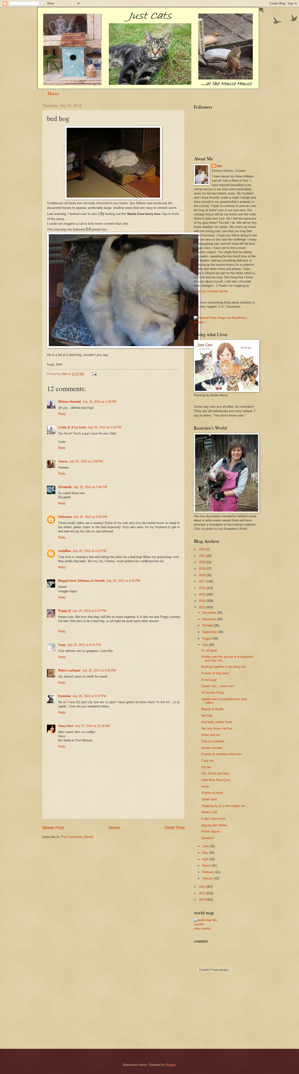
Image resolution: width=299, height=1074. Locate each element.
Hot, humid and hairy (215, 773)
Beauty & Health (212, 709)
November (209, 619)
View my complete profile (211, 291)
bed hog (206, 715)
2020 (202, 562)
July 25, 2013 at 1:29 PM (99, 401)
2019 (202, 568)
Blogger (170, 1065)
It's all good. (209, 650)
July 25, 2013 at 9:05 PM (99, 670)
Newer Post (53, 827)
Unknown (65, 517)
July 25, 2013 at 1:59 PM (86, 461)
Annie (205, 786)
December (209, 612)
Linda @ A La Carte (72, 427)
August (207, 638)
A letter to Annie (212, 793)
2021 (202, 556)
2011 (202, 893)
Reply (62, 414)
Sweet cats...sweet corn (217, 686)
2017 (202, 581)
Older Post (175, 827)
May (205, 852)
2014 (202, 600)
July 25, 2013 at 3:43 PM (90, 517)
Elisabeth (65, 487)
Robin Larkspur (69, 670)
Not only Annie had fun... (218, 728)
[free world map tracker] (208, 924)
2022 (202, 549)
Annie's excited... (213, 748)
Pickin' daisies (211, 831)
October (208, 625)
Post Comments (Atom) (77, 837)
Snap (62, 645)
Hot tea (206, 767)
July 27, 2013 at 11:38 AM (92, 726)
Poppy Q (64, 611)
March (207, 865)
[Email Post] (94, 374)
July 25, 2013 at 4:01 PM (89, 551)
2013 (202, 607)
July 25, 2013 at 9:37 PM (89, 696)
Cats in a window (212, 741)
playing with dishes (214, 825)
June (206, 846)
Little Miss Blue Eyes (215, 780)
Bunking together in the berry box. (224, 666)
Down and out (210, 735)
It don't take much (213, 818)
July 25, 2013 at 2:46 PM (90, 487)
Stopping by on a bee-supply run (223, 806)
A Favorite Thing (212, 692)
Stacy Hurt (65, 726)
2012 (202, 886)
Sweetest (207, 838)
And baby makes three (216, 722)
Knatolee (64, 696)
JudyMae (64, 551)
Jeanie (63, 461)
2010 (202, 899)
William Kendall (69, 401)
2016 (202, 588)
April (205, 859)
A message (209, 680)
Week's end (209, 812)
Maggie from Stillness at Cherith (81, 580)
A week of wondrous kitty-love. (222, 754)
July (205, 645)
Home (53, 93)
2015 (202, 594)
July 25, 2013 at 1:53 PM (104, 427)
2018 (202, 575)
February (208, 872)
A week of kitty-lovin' (215, 673)
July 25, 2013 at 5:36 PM (123, 580)
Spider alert (209, 799)
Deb (219, 166)
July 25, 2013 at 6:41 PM (84, 645)
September (210, 632)
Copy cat (207, 760)
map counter (202, 928)
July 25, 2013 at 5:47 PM (89, 611)
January (208, 878)
